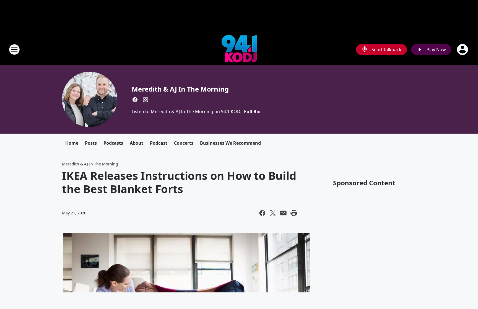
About (136, 143)
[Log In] (463, 49)
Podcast (158, 143)
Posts (91, 143)
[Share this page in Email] (283, 213)
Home (71, 143)
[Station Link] (239, 49)
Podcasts (113, 143)
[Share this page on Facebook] (262, 213)
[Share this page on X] (273, 213)
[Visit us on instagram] (145, 99)
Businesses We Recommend (230, 143)
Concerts (183, 143)
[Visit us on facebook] (135, 99)
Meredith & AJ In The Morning (180, 89)
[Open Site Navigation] (14, 49)
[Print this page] (294, 213)
